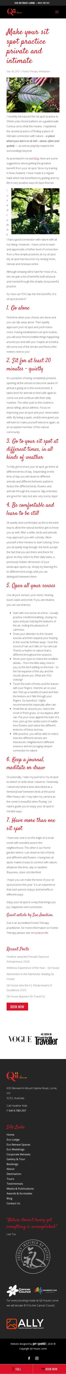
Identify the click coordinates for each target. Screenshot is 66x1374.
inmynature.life (39, 933)
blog (36, 158)
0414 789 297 (44, 2)
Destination (14, 1174)
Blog (9, 1198)
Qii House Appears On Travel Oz (26, 996)
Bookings (12, 1164)
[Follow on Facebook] (29, 1358)
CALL (18, 1369)
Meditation (44, 71)
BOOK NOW (17, 1006)
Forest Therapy (30, 71)
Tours (10, 1179)
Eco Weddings (16, 1149)
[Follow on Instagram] (37, 1358)
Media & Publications (20, 1188)
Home (10, 1134)
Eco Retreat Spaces (18, 1144)
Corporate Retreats (18, 1154)
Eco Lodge (13, 1139)
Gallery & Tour (16, 1159)
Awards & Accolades (19, 1193)
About (10, 1169)
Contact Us (13, 1203)
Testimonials (15, 1183)
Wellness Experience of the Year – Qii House (33, 968)
